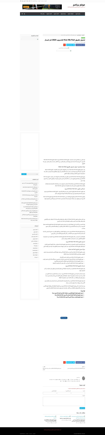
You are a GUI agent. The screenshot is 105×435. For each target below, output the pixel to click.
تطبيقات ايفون (70, 13)
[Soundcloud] (50, 379)
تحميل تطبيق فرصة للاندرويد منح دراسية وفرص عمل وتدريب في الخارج (78, 420)
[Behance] (77, 379)
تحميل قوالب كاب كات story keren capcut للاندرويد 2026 (30, 188)
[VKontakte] (66, 381)
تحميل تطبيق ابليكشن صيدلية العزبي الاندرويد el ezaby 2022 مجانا (70, 297)
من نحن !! (30, 433)
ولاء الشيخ (82, 42)
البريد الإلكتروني (68, 390)
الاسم (84, 390)
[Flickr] (68, 379)
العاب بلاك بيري (34, 234)
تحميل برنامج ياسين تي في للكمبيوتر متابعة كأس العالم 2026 (29, 215)
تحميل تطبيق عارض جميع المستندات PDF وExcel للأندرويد (29, 192)
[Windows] (65, 381)
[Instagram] (62, 379)
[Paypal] (59, 379)
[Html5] (63, 379)
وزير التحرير (53, 422)
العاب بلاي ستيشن (34, 236)
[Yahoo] (62, 381)
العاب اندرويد (56, 13)
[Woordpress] (63, 381)
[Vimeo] (68, 381)
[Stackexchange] (77, 381)
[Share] (53, 379)
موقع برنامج (79, 5)
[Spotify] (79, 381)
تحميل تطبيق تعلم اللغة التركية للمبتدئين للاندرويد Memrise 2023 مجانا (69, 295)
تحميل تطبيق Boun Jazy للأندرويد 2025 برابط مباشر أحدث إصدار (50, 420)
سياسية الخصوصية (22, 433)
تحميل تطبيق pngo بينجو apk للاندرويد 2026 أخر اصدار (29, 199)
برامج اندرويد (78, 13)
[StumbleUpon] (72, 381)
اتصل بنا (27, 433)
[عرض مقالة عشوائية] (22, 14)
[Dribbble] (71, 379)
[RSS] (54, 379)
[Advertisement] (52, 24)
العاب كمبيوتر (49, 13)
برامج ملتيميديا (35, 250)
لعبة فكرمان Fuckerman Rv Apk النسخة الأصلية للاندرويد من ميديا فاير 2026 (30, 207)
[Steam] (74, 381)
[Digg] (72, 379)
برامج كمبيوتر (63, 13)
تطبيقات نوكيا (35, 255)
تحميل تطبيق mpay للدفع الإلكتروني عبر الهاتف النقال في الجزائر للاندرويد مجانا (67, 293)
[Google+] (65, 379)
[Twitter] (69, 381)
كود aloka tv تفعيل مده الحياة (65, 418)
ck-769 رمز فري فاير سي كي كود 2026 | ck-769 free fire (29, 195)
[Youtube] (60, 381)
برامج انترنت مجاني (34, 241)
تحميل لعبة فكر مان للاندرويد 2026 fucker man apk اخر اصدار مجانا (29, 219)
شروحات (35, 257)
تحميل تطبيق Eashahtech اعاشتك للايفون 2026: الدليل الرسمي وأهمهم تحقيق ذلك (29, 203)
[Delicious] (76, 379)
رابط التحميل (63, 318)
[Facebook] (69, 379)
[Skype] (51, 379)
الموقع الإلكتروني (54, 390)
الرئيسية (83, 14)
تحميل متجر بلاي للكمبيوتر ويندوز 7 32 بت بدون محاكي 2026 (29, 184)
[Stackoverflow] (76, 381)
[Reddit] (56, 379)
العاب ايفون (35, 231)
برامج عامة (42, 13)
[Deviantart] (74, 379)
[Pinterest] (57, 379)
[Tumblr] (71, 381)
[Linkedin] (60, 379)
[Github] (66, 379)
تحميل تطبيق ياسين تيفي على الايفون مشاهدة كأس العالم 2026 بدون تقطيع (29, 211)
